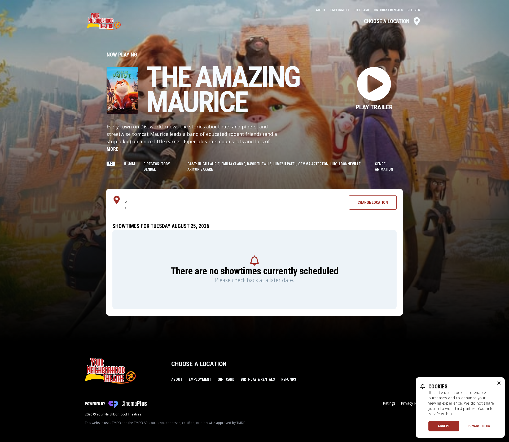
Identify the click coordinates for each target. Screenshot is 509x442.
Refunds (413, 10)
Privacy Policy (479, 426)
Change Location (373, 202)
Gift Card (362, 10)
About (321, 10)
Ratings (389, 403)
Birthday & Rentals (388, 10)
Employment (340, 10)
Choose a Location (386, 21)
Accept (444, 426)
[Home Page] (104, 21)
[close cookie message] (499, 383)
